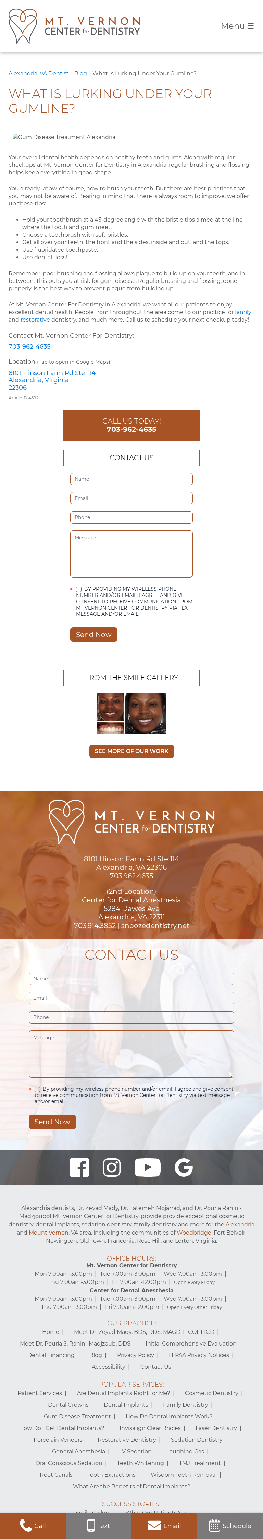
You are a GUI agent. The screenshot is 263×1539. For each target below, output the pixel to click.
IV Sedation (136, 1451)
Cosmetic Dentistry (211, 1393)
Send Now (94, 634)
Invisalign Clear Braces (150, 1428)
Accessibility (108, 1367)
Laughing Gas (185, 1451)
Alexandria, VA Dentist (39, 73)
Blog (80, 73)
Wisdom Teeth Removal (184, 1475)
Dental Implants (126, 1405)
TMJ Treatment (200, 1463)
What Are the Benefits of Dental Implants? (131, 1486)
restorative (35, 319)
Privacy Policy (135, 1355)
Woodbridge (194, 1232)
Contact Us (155, 1367)
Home (50, 1332)
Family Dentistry (185, 1405)
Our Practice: (131, 1323)
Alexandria (240, 1224)
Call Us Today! (131, 425)
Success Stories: (131, 1504)
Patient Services (40, 1393)
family (243, 312)
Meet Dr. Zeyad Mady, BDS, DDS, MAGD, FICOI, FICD (144, 1332)
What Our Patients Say (156, 1513)
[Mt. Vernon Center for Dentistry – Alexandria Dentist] (74, 26)
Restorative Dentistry (127, 1440)
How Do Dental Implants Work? (169, 1416)
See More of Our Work (131, 751)
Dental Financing (51, 1355)
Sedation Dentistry (197, 1440)
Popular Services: (131, 1384)
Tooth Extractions (111, 1475)
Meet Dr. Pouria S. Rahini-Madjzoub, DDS (75, 1343)
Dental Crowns (68, 1405)
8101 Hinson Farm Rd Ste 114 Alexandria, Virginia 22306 (52, 380)
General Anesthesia (78, 1451)
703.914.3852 (95, 926)
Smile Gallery (93, 1513)
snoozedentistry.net (155, 926)
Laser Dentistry (216, 1428)
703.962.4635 (131, 876)
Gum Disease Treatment (77, 1416)
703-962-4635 (29, 346)
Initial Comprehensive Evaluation (191, 1343)
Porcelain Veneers (58, 1440)
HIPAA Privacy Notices (199, 1355)
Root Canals (56, 1475)
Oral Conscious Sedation (69, 1463)
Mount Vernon (48, 1232)
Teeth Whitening (140, 1463)
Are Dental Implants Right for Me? (123, 1393)
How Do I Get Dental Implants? (61, 1428)
